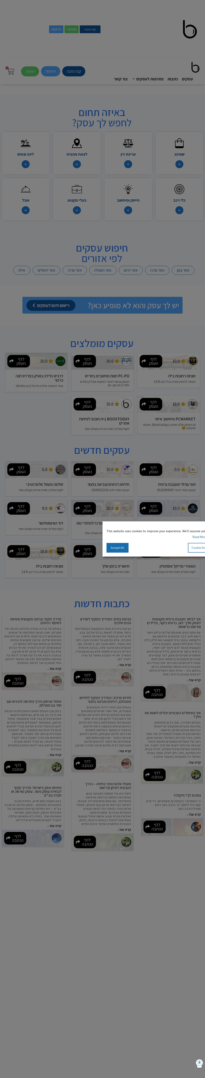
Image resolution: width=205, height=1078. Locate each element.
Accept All (117, 547)
